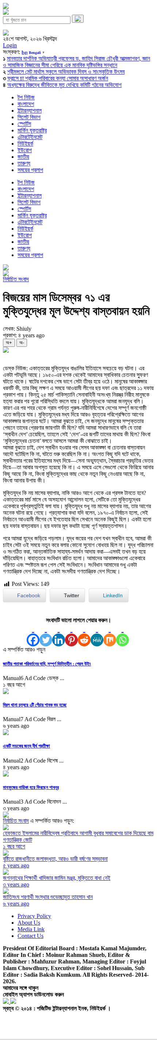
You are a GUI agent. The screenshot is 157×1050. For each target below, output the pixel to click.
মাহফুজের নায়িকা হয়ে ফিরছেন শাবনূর (31, 787)
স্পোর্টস (24, 124)
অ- (21, 342)
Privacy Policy (34, 916)
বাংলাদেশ (26, 104)
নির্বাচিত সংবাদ (16, 279)
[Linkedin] (58, 635)
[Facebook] (33, 635)
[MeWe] (97, 635)
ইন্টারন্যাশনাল (30, 110)
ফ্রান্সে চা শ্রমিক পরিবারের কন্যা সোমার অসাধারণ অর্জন (57, 78)
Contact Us (30, 936)
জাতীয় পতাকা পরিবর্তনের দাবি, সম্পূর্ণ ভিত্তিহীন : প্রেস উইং (47, 664)
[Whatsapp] (122, 635)
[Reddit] (84, 635)
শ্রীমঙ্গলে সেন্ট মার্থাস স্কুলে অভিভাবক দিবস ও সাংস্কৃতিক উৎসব (66, 72)
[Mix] (109, 635)
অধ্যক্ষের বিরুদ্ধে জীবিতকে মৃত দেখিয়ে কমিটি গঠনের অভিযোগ (64, 85)
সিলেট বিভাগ (29, 117)
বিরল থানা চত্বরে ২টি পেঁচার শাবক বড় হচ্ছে (34, 705)
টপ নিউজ (26, 97)
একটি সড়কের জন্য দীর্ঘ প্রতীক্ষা (26, 746)
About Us (29, 922)
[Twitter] (45, 635)
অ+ (9, 342)
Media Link (31, 929)
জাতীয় (23, 157)
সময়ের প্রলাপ (30, 170)
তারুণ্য (24, 163)
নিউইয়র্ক (25, 143)
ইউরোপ (25, 150)
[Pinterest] (71, 635)
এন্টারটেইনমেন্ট (30, 137)
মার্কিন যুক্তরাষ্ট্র (32, 130)
